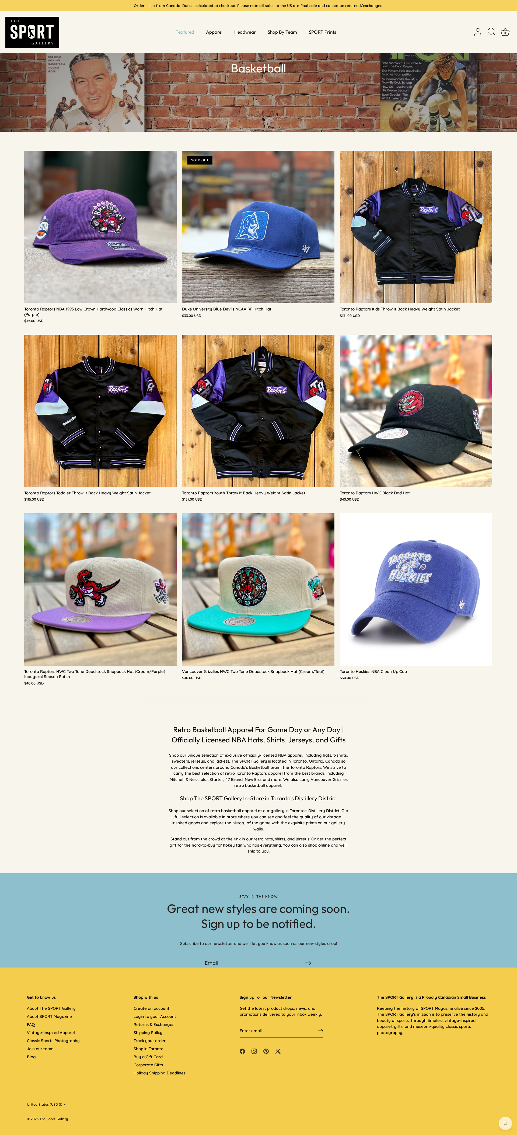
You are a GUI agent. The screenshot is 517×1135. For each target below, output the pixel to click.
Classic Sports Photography (53, 1040)
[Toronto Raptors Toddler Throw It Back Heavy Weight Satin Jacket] (100, 411)
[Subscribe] (308, 963)
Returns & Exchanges (154, 1024)
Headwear (245, 32)
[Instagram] (254, 1050)
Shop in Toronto (148, 1048)
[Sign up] (320, 1030)
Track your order (150, 1040)
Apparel (214, 32)
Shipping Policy (148, 1032)
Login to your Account (155, 1016)
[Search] (491, 32)
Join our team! (41, 1048)
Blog (31, 1056)
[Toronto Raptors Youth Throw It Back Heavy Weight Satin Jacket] (258, 411)
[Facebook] (242, 1050)
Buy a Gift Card (148, 1056)
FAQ (31, 1024)
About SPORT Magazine (49, 1016)
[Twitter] (278, 1050)
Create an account (151, 1008)
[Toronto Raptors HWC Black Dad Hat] (416, 411)
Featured (185, 32)
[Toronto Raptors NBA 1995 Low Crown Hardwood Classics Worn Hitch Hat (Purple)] (100, 227)
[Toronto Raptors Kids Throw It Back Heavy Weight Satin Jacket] (416, 227)
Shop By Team (282, 32)
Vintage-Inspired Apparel (51, 1032)
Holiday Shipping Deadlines (160, 1072)
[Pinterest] (266, 1050)
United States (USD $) (44, 1104)
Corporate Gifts (148, 1064)
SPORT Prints (322, 32)
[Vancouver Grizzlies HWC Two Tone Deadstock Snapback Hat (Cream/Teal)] (258, 589)
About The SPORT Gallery (51, 1008)
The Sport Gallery (54, 1119)
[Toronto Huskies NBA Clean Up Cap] (416, 589)
